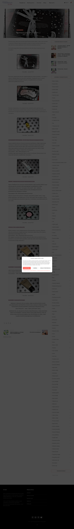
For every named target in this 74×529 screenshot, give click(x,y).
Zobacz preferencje (45, 268)
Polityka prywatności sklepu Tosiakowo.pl (30, 270)
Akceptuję (26, 268)
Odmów (35, 268)
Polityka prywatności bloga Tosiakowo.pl (43, 270)
